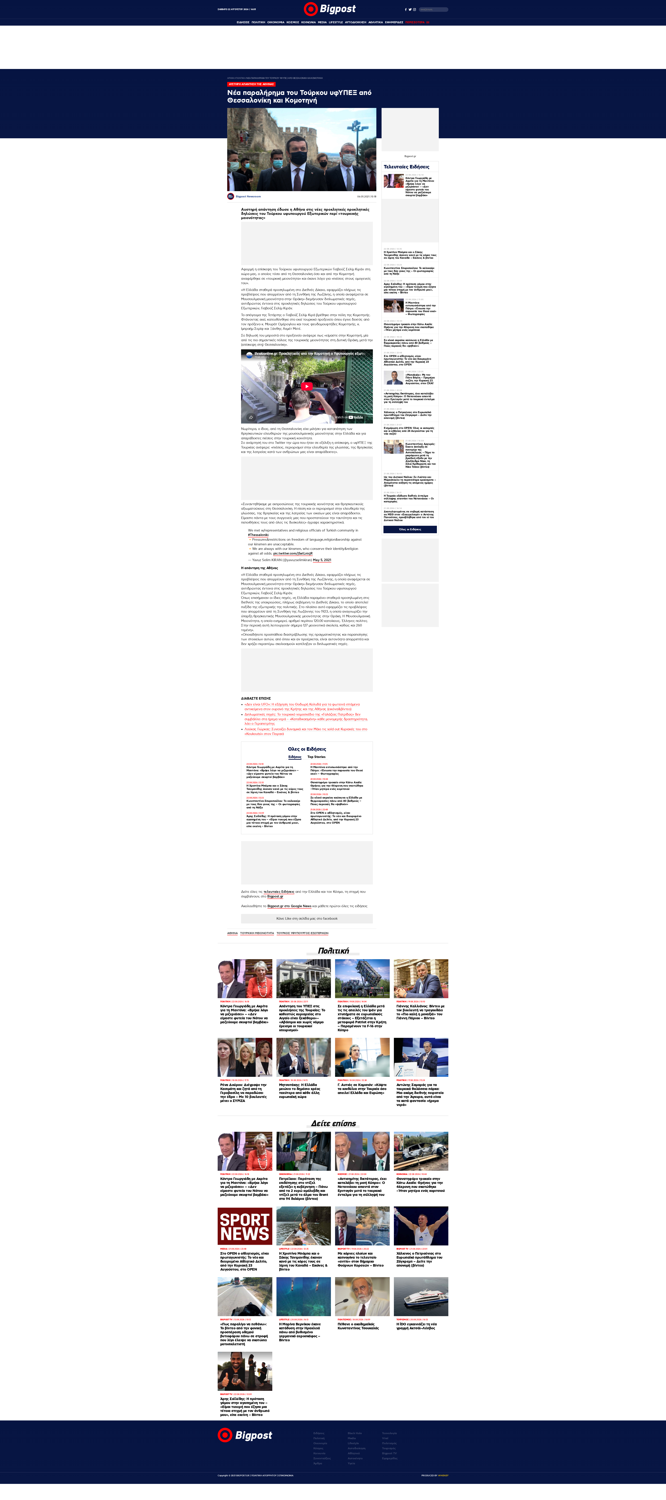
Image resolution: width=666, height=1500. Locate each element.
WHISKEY (443, 1475)
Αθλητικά (354, 1453)
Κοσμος (293, 22)
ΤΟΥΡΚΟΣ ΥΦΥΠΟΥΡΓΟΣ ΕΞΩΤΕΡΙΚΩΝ (302, 933)
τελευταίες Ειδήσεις (279, 892)
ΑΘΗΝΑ (232, 933)
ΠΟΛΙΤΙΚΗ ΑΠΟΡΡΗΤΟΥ (264, 1475)
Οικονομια (275, 22)
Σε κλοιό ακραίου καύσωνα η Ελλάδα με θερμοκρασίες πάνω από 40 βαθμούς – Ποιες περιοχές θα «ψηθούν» (336, 801)
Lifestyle (336, 22)
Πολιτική (319, 1438)
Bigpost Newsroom (248, 196)
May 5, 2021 (322, 560)
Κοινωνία (319, 1453)
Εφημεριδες (394, 22)
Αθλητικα (375, 22)
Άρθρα (317, 1463)
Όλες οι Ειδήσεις (410, 529)
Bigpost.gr (275, 897)
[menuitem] (243, 22)
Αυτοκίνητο (355, 1458)
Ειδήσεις (294, 757)
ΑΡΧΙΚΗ (230, 78)
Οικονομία (320, 1443)
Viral (385, 1438)
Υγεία (351, 1463)
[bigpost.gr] (330, 15)
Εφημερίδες (390, 1458)
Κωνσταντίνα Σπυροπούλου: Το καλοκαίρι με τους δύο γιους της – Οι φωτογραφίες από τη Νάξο (273, 804)
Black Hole (355, 1433)
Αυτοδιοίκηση (356, 1448)
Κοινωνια (308, 22)
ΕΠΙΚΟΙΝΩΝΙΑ (285, 1475)
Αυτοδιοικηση (355, 22)
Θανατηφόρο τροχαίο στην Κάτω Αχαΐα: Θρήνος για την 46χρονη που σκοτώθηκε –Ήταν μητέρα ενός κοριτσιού (336, 786)
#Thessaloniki (258, 535)
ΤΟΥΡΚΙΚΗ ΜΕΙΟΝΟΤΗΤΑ (257, 933)
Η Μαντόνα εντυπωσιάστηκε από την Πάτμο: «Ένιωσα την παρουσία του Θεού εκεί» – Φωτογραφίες (336, 770)
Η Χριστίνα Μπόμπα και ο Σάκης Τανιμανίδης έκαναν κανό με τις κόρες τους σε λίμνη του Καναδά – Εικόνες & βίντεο (274, 789)
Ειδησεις (243, 22)
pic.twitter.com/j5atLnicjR (293, 554)
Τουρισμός (389, 1448)
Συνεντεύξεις (322, 1458)
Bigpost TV (389, 1453)
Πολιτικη (258, 22)
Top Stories (316, 757)
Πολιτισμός (389, 1443)
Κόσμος (318, 1448)
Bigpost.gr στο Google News (289, 906)
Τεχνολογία (389, 1433)
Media (322, 22)
